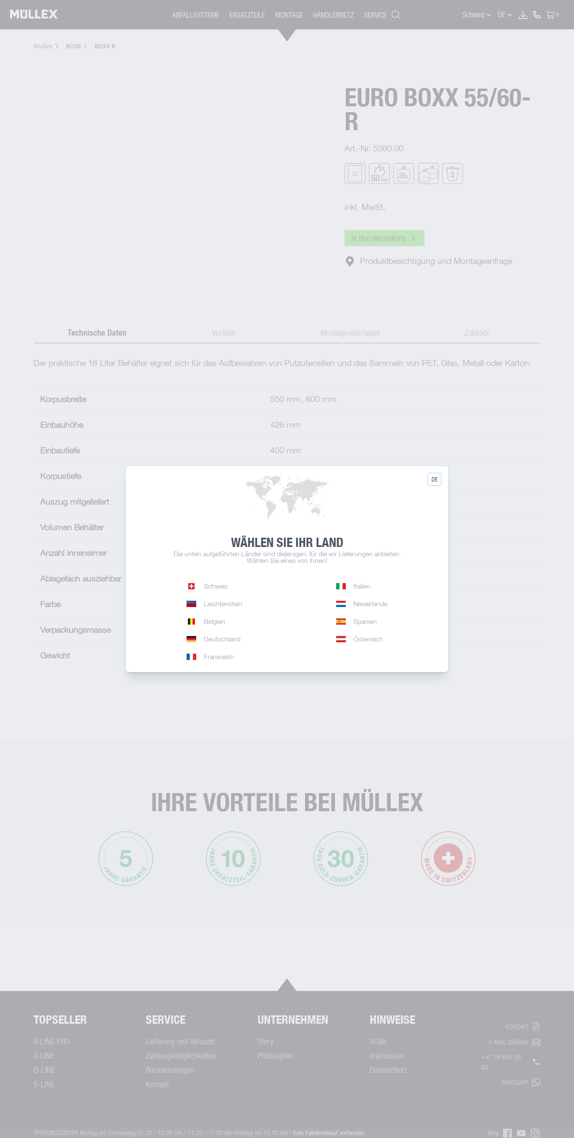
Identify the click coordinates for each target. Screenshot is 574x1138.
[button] (434, 479)
